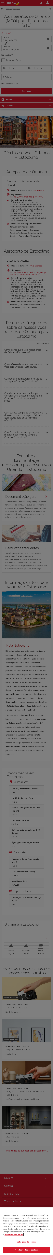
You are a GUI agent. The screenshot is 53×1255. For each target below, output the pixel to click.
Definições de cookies (26, 1242)
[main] (26, 1231)
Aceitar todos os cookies (26, 1250)
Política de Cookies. (14, 1234)
